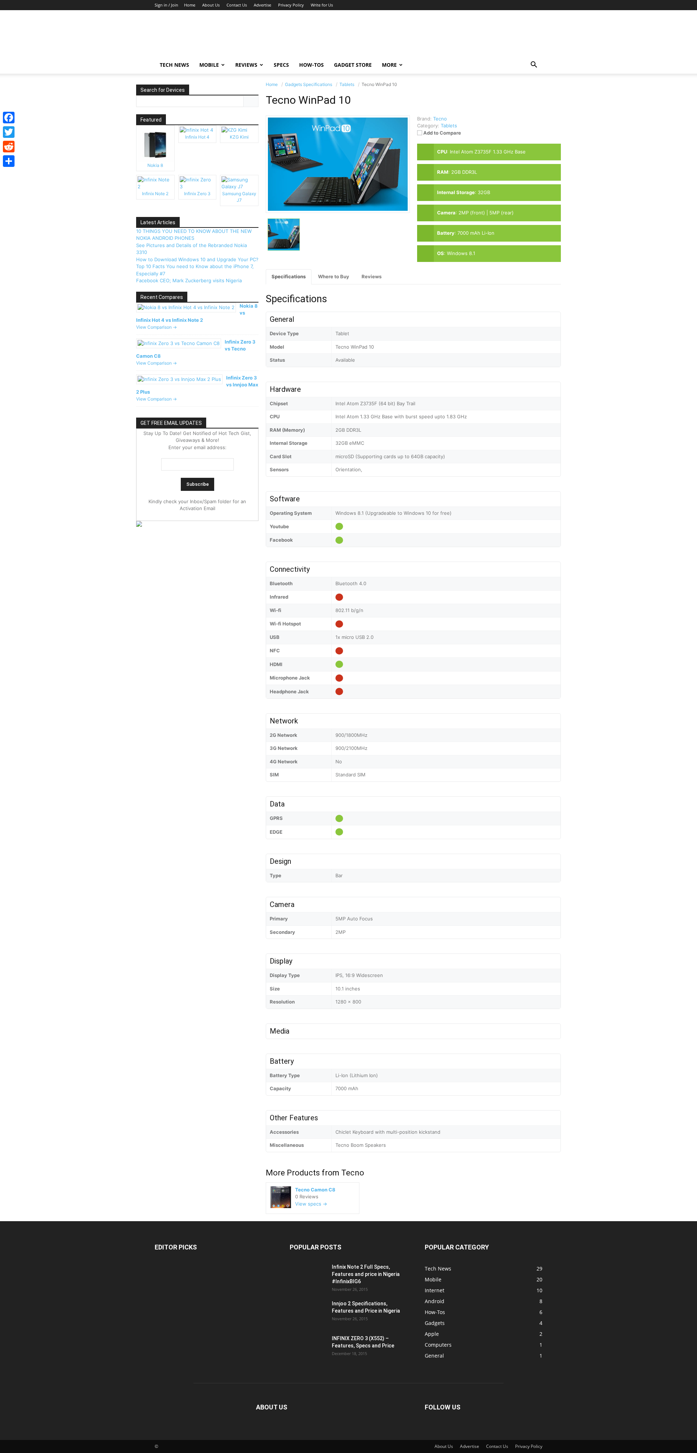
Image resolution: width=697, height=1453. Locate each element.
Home (189, 5)
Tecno (352, 1172)
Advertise (262, 5)
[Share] (8, 161)
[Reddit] (8, 146)
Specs (281, 64)
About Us (211, 5)
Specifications (289, 276)
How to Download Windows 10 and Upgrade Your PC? (197, 259)
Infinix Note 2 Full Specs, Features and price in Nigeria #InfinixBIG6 (366, 1274)
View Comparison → (156, 327)
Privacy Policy (291, 5)
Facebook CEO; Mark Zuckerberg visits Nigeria (189, 280)
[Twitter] (8, 132)
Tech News (174, 64)
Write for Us (322, 5)
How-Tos (311, 64)
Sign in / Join (166, 5)
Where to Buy (333, 276)
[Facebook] (8, 117)
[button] (533, 65)
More (389, 64)
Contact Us (237, 5)
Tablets (449, 125)
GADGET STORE (353, 64)
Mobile (209, 64)
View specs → (311, 1204)
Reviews (246, 64)
